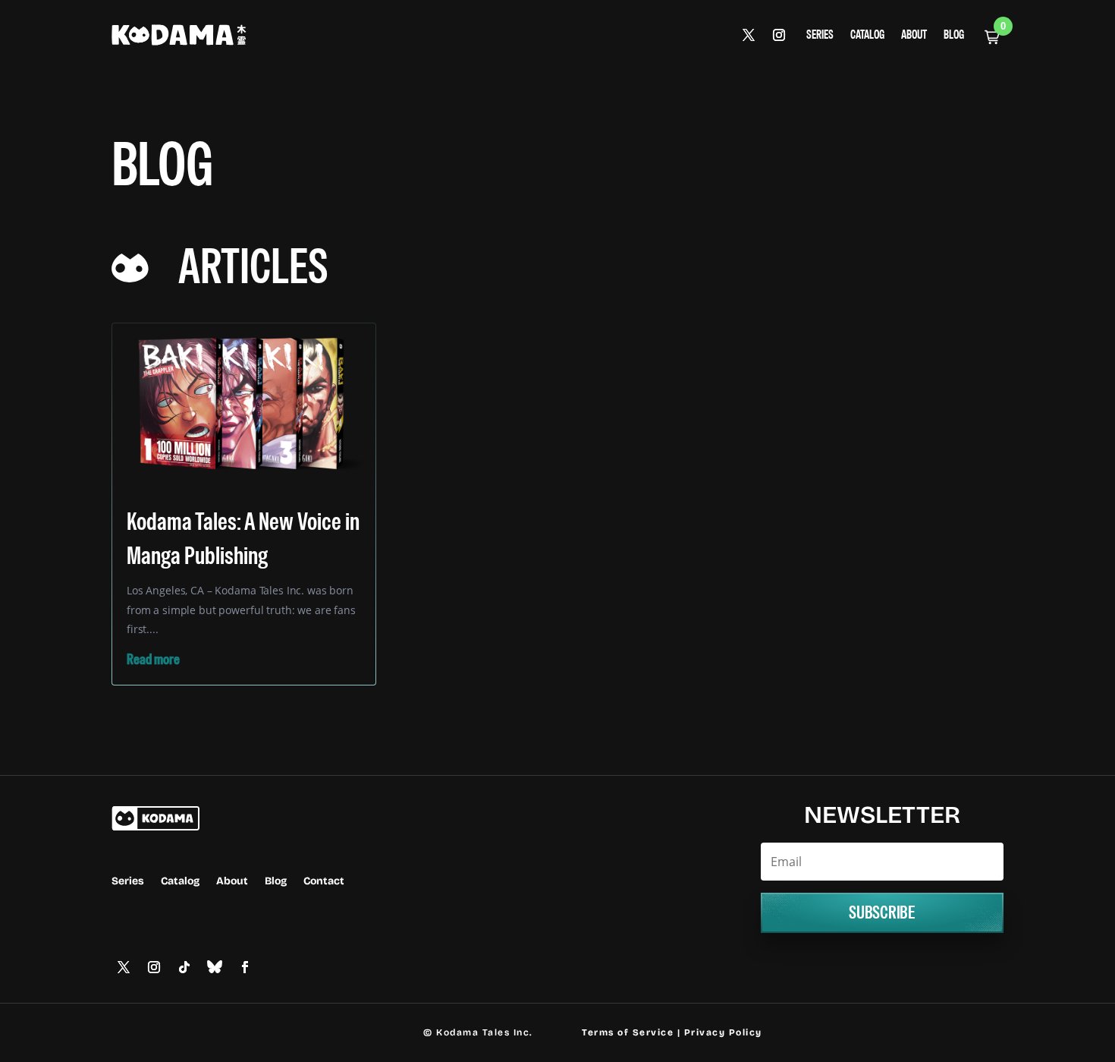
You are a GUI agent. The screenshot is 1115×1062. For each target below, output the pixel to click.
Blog (954, 35)
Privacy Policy (723, 1032)
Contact (323, 881)
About (914, 35)
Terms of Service (628, 1032)
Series (820, 35)
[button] (992, 37)
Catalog (867, 35)
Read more (153, 659)
